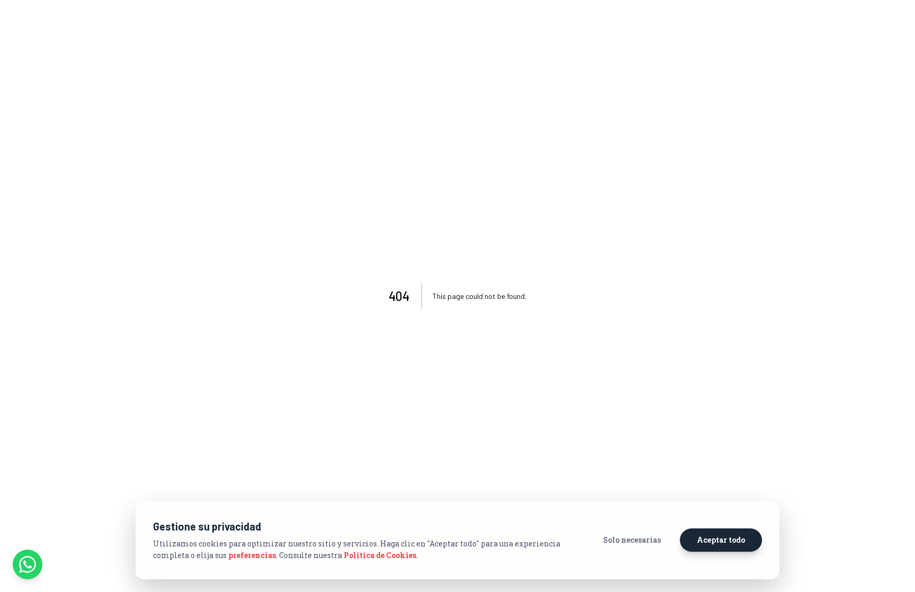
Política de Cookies (380, 555)
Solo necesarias (632, 540)
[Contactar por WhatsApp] (27, 564)
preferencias (252, 555)
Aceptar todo (721, 540)
